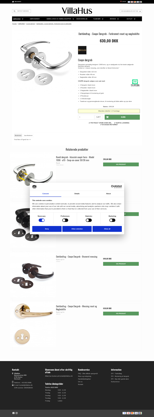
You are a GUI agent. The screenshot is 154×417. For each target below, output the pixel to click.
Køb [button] (123, 117)
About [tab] (108, 193)
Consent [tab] (45, 193)
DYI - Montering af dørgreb (120, 376)
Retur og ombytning (84, 376)
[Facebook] (14, 413)
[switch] (65, 220)
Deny (47, 229)
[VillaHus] (77, 11)
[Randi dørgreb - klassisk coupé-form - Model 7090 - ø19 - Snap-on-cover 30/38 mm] (33, 175)
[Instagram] (17, 413)
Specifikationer (28, 135)
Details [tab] (77, 193)
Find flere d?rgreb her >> (22, 139)
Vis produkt (121, 164)
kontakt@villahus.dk (25, 385)
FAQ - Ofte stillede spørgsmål (88, 373)
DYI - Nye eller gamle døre (120, 379)
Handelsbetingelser (84, 379)
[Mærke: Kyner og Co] (83, 51)
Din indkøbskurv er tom (129, 11)
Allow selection (77, 229)
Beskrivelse (18, 135)
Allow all (107, 229)
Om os (80, 381)
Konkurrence (115, 381)
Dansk (124, 1)
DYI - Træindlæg (116, 373)
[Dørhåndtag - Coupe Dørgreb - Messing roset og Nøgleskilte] (33, 324)
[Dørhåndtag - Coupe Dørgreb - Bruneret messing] (33, 274)
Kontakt (80, 384)
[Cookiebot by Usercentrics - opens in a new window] (113, 186)
